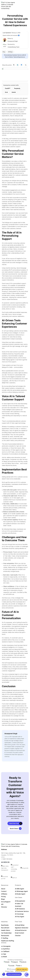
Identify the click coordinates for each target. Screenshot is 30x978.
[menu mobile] (28, 5)
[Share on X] (13, 64)
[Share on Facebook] (21, 64)
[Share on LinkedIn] (17, 64)
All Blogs (10, 51)
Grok (6, 92)
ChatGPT (7, 88)
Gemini (14, 92)
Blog (4, 51)
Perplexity (17, 88)
